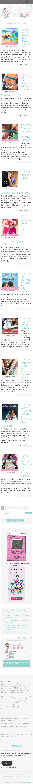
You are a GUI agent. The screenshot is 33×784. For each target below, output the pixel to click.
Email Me (18, 776)
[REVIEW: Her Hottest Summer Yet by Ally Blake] (10, 281)
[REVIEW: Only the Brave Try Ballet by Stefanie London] (10, 367)
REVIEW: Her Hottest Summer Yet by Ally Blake (26, 282)
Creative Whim (27, 782)
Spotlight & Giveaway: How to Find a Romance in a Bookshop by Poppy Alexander (16, 627)
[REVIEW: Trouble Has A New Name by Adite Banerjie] (10, 37)
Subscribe (7, 763)
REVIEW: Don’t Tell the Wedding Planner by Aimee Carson (26, 465)
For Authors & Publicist (20, 774)
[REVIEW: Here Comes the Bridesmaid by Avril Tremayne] (10, 227)
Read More (23, 64)
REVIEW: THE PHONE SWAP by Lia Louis (17, 632)
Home (8, 774)
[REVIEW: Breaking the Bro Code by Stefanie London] (10, 132)
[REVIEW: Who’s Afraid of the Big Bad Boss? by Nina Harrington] (10, 412)
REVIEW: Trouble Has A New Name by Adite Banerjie (26, 38)
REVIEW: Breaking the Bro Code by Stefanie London (26, 132)
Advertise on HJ (8, 776)
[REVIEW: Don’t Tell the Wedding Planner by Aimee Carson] (10, 463)
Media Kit (27, 776)
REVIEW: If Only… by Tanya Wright (26, 323)
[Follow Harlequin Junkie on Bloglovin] (16, 746)
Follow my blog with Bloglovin (9, 742)
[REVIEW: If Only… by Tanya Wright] (10, 326)
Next (24, 508)
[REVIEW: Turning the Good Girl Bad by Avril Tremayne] (10, 82)
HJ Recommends (9, 44)
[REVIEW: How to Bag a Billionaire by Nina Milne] (10, 179)
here (2, 709)
